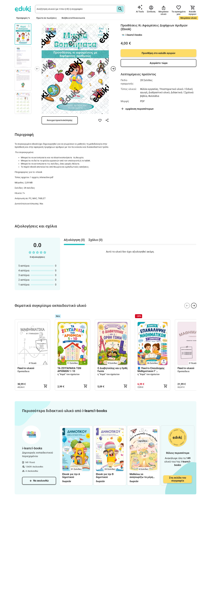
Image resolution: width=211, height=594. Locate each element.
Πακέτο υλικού (25, 368)
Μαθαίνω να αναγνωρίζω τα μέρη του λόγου (141, 476)
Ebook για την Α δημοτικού (71, 476)
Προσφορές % (23, 18)
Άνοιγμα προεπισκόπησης (59, 120)
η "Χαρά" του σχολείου (68, 374)
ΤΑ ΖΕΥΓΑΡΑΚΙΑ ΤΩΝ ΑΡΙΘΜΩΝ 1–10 (69, 370)
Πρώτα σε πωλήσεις (46, 18)
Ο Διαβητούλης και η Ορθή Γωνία (112, 370)
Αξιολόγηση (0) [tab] (74, 240)
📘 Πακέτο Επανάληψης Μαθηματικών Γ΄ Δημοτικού (151, 370)
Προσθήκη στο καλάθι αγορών (158, 53)
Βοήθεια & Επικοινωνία (73, 18)
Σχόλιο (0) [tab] (96, 240)
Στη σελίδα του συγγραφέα (177, 479)
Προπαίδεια (23, 371)
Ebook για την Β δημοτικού (105, 476)
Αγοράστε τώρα (158, 63)
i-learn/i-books (134, 34)
